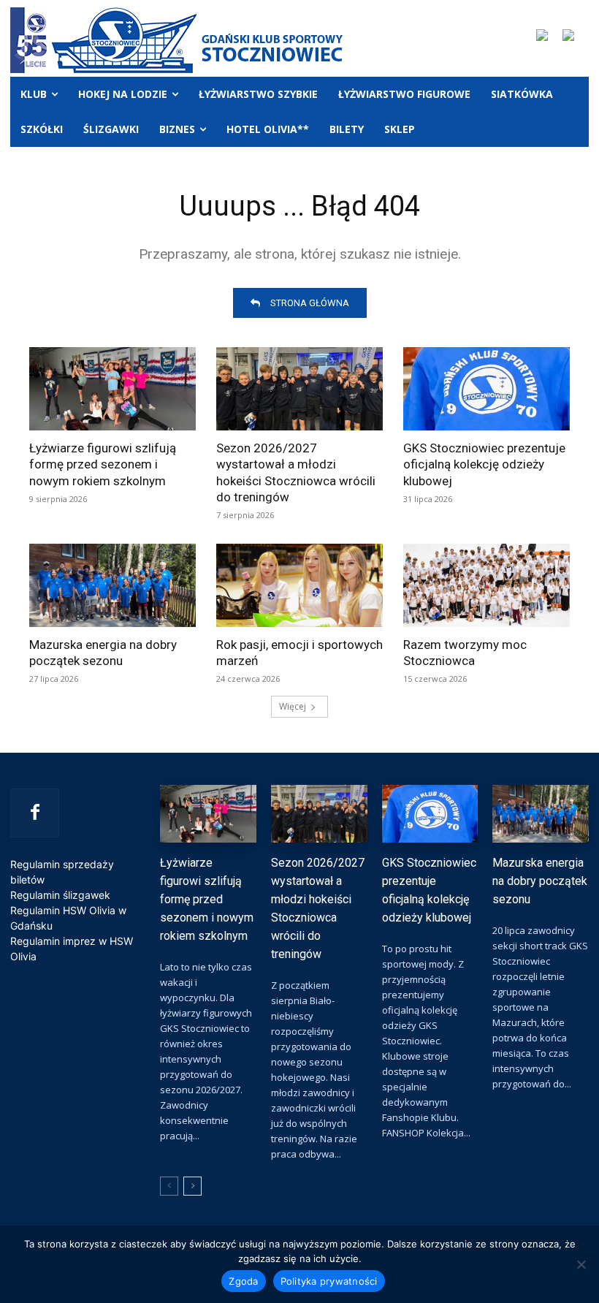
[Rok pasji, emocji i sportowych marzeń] (299, 585)
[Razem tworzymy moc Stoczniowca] (486, 585)
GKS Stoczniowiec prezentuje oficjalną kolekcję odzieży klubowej (484, 464)
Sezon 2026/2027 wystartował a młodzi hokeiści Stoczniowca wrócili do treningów (295, 472)
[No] (580, 1264)
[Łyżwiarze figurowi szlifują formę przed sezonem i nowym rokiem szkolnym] (112, 388)
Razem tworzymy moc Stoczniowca (465, 652)
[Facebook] (34, 813)
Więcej (292, 706)
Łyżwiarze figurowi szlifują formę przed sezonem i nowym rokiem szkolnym (102, 464)
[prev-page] (169, 1186)
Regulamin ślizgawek (60, 895)
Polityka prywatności (329, 1281)
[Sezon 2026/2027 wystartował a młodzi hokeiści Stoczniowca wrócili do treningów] (299, 388)
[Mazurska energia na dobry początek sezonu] (112, 585)
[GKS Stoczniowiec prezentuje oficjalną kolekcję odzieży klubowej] (486, 388)
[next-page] (192, 1186)
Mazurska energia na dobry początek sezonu (103, 652)
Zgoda (243, 1281)
